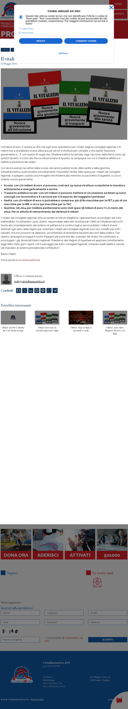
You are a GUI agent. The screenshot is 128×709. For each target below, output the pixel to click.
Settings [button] (64, 53)
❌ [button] (111, 7)
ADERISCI (118, 13)
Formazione (9, 26)
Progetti (7, 23)
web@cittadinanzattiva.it (29, 281)
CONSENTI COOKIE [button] (86, 41)
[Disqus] (64, 392)
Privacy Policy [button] (27, 33)
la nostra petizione (29, 260)
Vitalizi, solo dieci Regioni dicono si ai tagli (115, 330)
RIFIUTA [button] (41, 41)
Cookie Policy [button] (27, 29)
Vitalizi (5, 50)
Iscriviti (107, 639)
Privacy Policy (37, 700)
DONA (118, 4)
